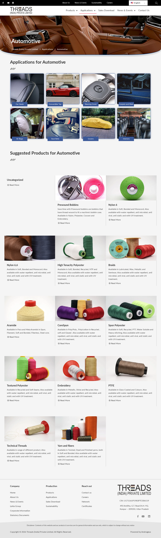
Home (12, 493)
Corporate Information (20, 511)
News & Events (81, 3)
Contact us (86, 493)
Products (50, 493)
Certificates (87, 506)
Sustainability (97, 3)
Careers (110, 3)
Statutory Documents (19, 515)
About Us (66, 3)
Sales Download (53, 502)
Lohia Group (15, 506)
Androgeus (146, 532)
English (136, 3)
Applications (51, 497)
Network (86, 502)
